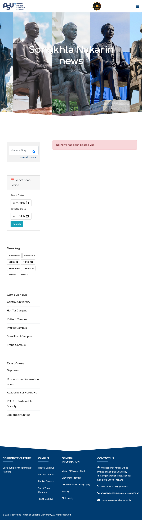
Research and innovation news (23, 381)
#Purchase (14, 268)
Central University (18, 302)
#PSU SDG (29, 268)
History (65, 491)
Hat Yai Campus (17, 310)
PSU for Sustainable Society (20, 403)
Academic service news (22, 392)
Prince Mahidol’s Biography (76, 484)
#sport (12, 274)
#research (30, 255)
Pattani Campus (17, 319)
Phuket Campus (17, 328)
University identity (71, 477)
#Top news (14, 255)
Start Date (17, 195)
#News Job (28, 261)
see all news (28, 157)
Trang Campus (16, 345)
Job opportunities (18, 415)
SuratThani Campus (19, 336)
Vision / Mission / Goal (73, 471)
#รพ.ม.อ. (24, 274)
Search (17, 224)
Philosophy (68, 498)
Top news (13, 370)
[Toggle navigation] (136, 6)
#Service (13, 261)
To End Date (18, 208)
